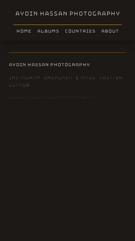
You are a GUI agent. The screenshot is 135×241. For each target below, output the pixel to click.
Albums (48, 31)
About (110, 31)
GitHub (19, 85)
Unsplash (58, 77)
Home (23, 31)
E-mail (85, 77)
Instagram (24, 77)
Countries (80, 31)
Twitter (110, 77)
